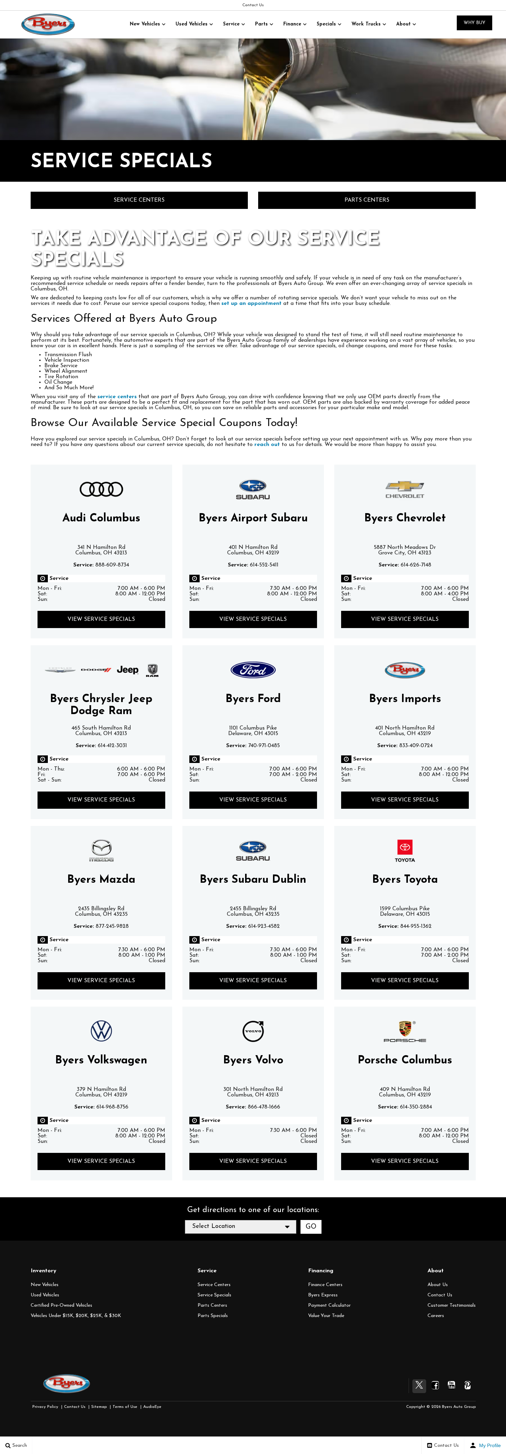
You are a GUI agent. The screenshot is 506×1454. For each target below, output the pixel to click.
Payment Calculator (329, 1305)
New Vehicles (145, 24)
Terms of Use (125, 1407)
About (403, 24)
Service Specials (214, 1295)
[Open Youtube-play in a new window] (451, 1385)
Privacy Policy (45, 1407)
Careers (436, 1315)
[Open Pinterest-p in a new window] (468, 1385)
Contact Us (253, 5)
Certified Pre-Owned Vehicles (61, 1305)
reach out (267, 444)
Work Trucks (366, 24)
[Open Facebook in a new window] (435, 1385)
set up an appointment (251, 303)
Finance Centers (325, 1284)
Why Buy (474, 23)
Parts (261, 24)
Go (311, 1226)
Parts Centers (367, 200)
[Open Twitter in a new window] (419, 1386)
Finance (292, 24)
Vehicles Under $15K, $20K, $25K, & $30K (76, 1315)
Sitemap (99, 1407)
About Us (438, 1284)
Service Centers (139, 200)
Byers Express (323, 1295)
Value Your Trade (326, 1315)
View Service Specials (101, 619)
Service (231, 24)
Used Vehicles (192, 24)
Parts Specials (213, 1315)
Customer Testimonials (452, 1305)
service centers (117, 397)
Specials (326, 24)
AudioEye (152, 1407)
